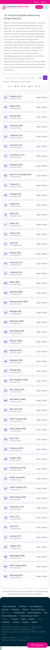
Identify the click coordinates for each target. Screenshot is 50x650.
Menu (44, 2)
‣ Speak (25, 609)
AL (10, 86)
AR (30, 86)
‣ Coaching (22, 606)
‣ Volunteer (15, 609)
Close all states (45, 78)
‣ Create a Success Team (28, 616)
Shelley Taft (20, 637)
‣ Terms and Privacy (37, 609)
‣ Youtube (14, 619)
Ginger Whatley (35, 637)
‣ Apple (23, 619)
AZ (24, 86)
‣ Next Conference (9, 606)
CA (37, 86)
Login (37, 2)
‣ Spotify (31, 619)
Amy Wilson (31, 640)
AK (17, 86)
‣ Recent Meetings (34, 613)
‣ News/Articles (19, 613)
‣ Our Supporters (35, 606)
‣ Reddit (34, 622)
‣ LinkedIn (15, 622)
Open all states (40, 78)
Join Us (39, 7)
